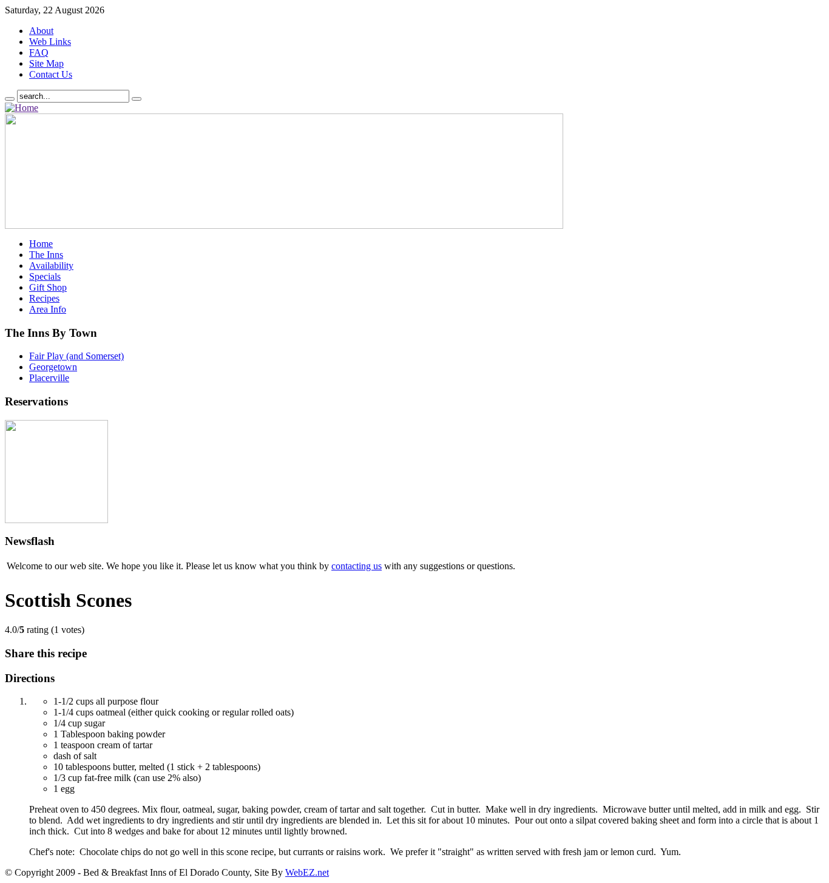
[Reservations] (56, 520)
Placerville (49, 378)
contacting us (356, 566)
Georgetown (53, 367)
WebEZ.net (307, 872)
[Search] (10, 99)
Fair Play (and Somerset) (76, 356)
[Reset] (136, 99)
